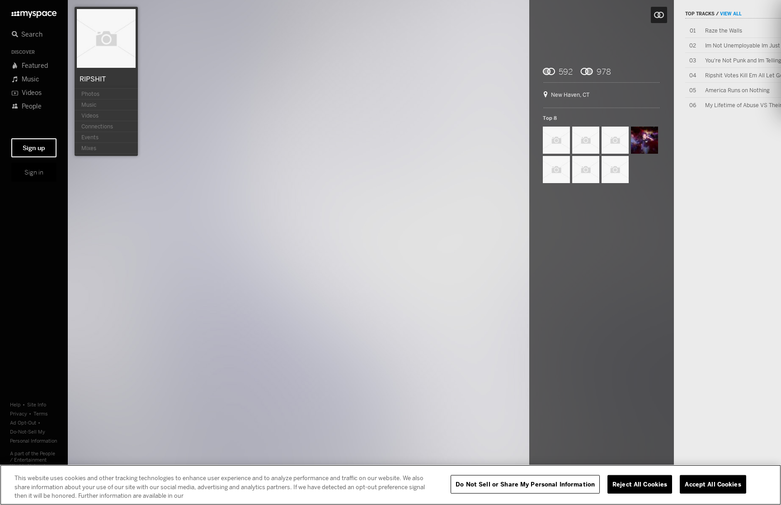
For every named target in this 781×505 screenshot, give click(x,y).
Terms (40, 413)
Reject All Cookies (639, 484)
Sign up (34, 148)
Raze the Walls (723, 30)
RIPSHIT (93, 78)
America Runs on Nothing (737, 90)
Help (15, 404)
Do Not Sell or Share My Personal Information (525, 484)
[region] (390, 485)
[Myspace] (33, 12)
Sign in (33, 172)
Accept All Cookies (713, 484)
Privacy (18, 413)
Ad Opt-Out (23, 422)
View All (731, 13)
